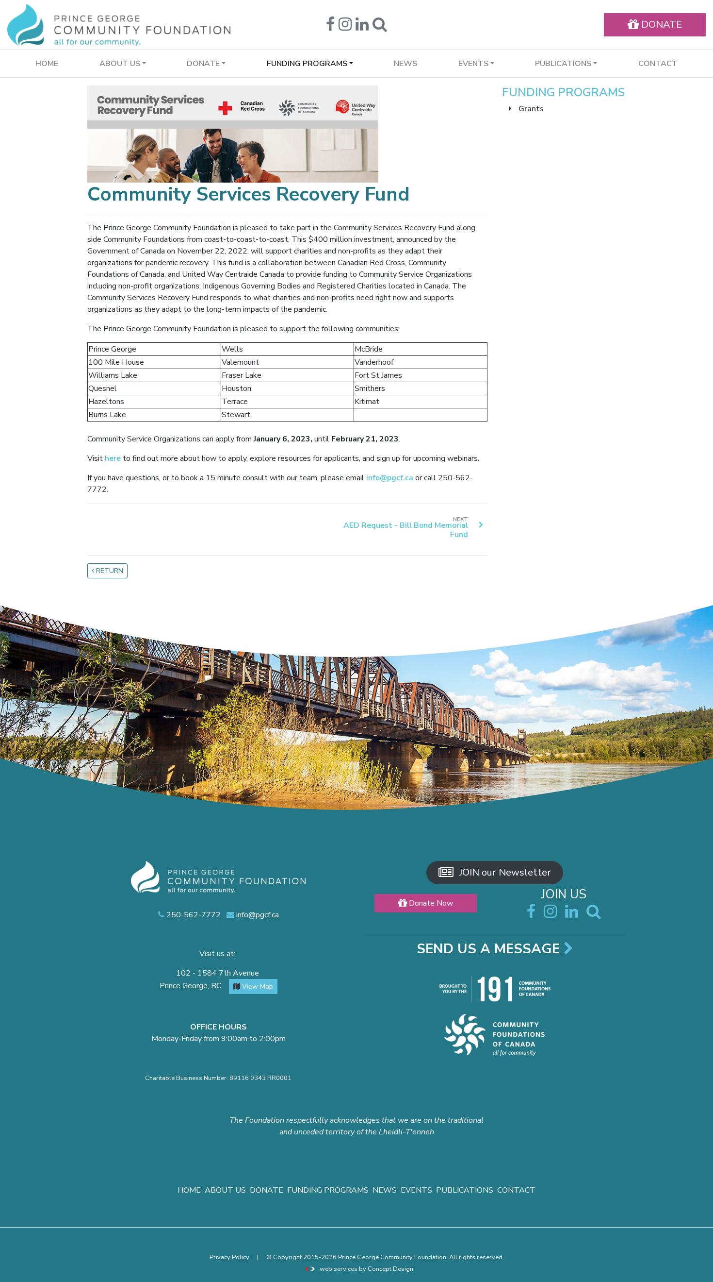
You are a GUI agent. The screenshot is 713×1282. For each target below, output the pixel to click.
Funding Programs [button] (307, 63)
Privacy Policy (229, 1257)
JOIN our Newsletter (504, 872)
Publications (464, 1190)
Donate (266, 1190)
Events (416, 1190)
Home (46, 63)
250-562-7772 (192, 915)
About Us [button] (119, 63)
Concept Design (390, 1269)
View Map (256, 986)
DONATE (660, 24)
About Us (225, 1190)
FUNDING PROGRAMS (563, 92)
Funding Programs (328, 1190)
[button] (380, 27)
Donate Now (430, 903)
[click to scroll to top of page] (699, 1269)
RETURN (108, 570)
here (113, 458)
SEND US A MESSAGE (490, 949)
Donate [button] (203, 63)
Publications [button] (563, 63)
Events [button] (473, 63)
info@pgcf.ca (390, 477)
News (405, 63)
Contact (658, 63)
